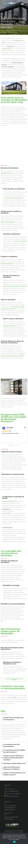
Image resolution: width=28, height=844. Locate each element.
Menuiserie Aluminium (9, 168)
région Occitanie (7, 48)
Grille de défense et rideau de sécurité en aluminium (12, 342)
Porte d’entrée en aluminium (14, 189)
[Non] (26, 838)
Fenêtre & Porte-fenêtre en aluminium (11, 212)
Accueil (3, 30)
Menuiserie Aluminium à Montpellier (13, 831)
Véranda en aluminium (11, 234)
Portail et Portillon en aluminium (11, 276)
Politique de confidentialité (11, 817)
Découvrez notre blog (12, 796)
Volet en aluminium (8, 300)
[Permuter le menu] (22, 4)
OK (14, 841)
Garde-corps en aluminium (13, 319)
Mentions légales (8, 819)
